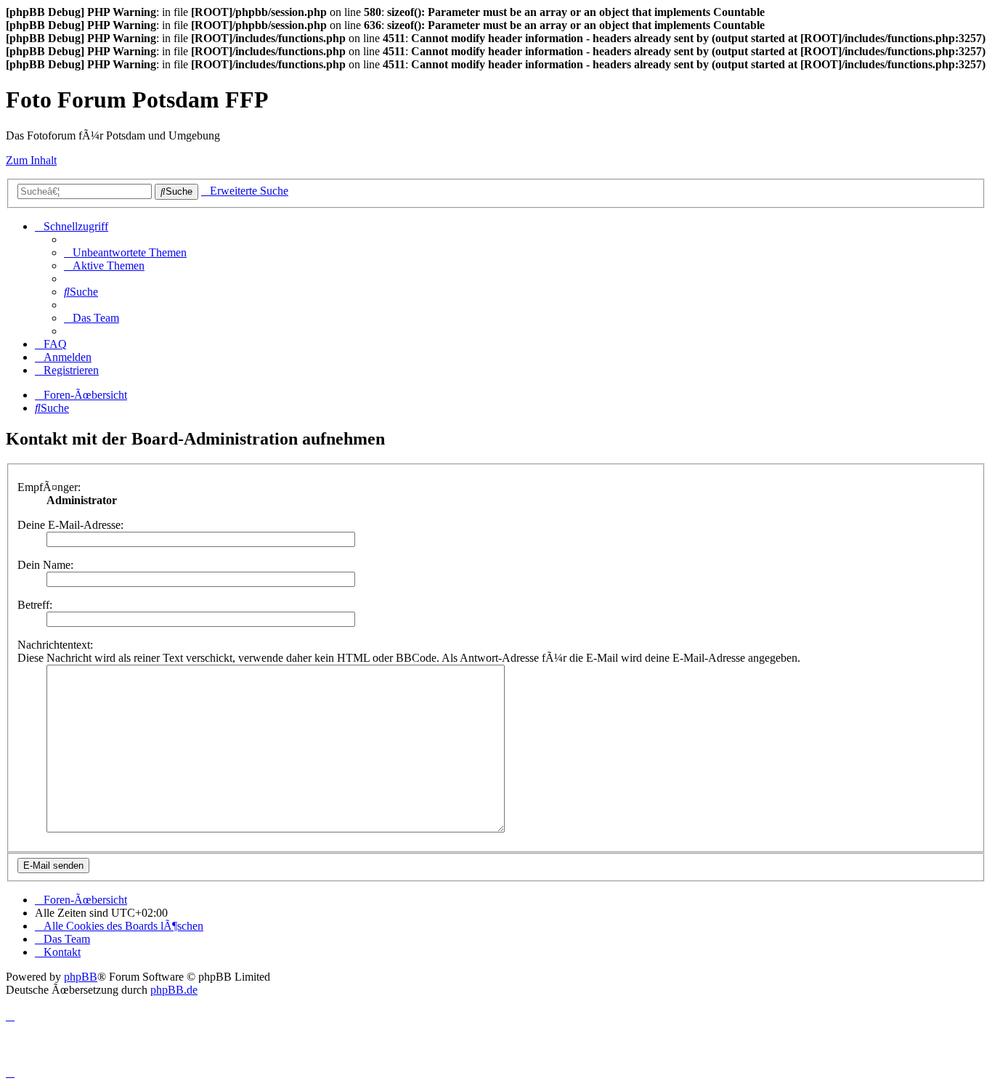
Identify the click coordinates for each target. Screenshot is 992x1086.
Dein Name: (45, 565)
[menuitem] (125, 252)
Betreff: (34, 605)
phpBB (80, 976)
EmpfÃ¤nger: (49, 487)
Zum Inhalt (31, 160)
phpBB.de (174, 990)
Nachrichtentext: (55, 645)
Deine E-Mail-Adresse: (70, 525)
